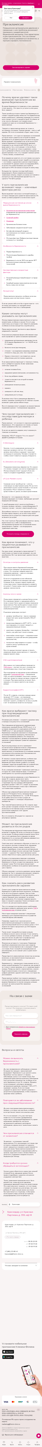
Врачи (12, 1445)
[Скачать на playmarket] (21, 1357)
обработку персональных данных (20, 1028)
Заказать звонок (21, 1034)
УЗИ (35, 908)
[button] (21, 204)
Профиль (37, 1445)
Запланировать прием (21, 67)
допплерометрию (17, 674)
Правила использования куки (10, 1429)
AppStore (30, 3)
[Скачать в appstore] (21, 1352)
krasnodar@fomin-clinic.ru (14, 1254)
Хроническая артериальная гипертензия (20, 211)
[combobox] (24, 1204)
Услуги (28, 1445)
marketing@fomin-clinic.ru (11, 1424)
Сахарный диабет (12, 218)
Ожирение (10, 221)
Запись (20, 1445)
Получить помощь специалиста (18, 534)
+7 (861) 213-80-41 (11, 1252)
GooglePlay (5, 5)
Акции (4, 1445)
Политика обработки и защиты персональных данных (16, 1428)
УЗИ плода (8, 667)
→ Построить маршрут (12, 1237)
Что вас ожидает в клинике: (16, 1266)
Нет (11, 18)
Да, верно (25, 18)
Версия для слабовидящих (14, 1435)
